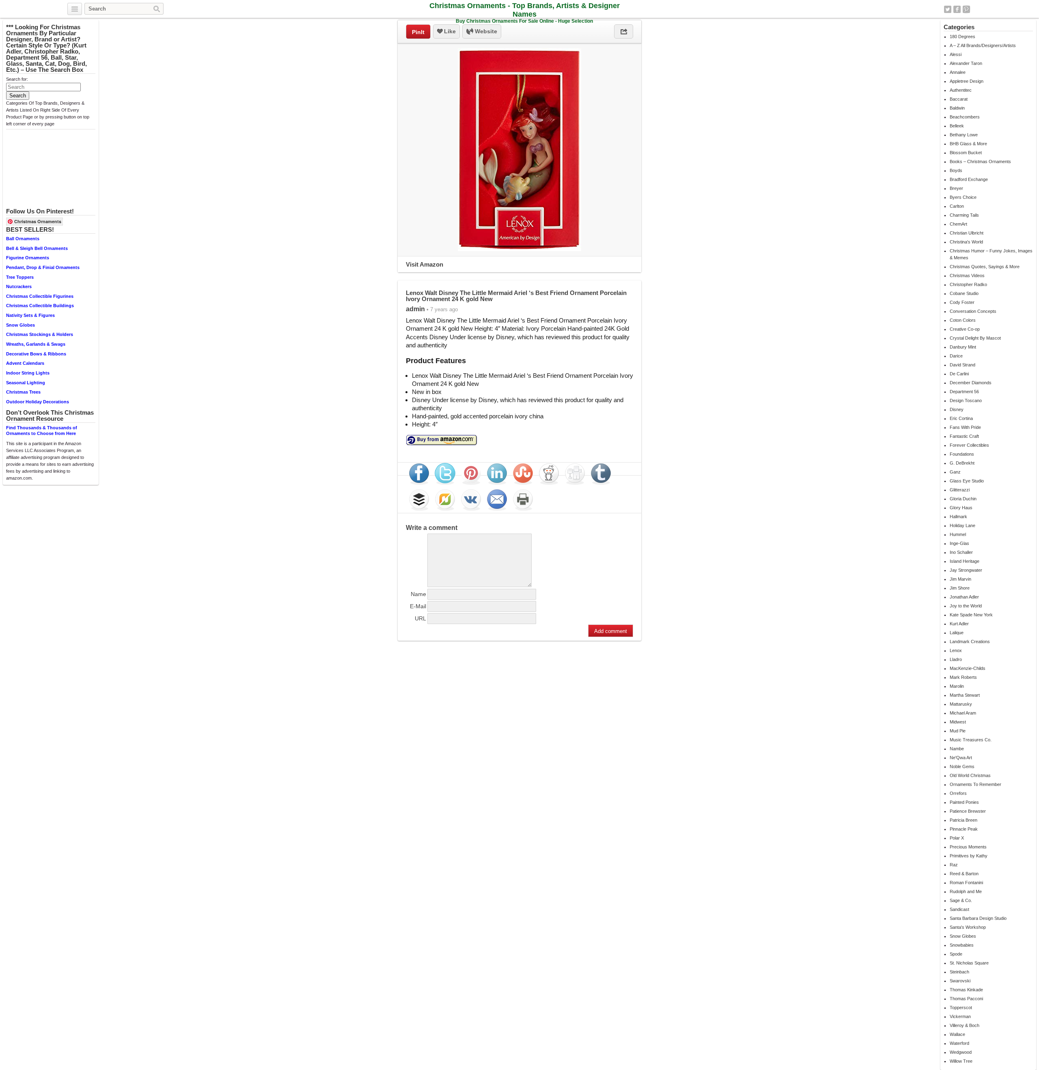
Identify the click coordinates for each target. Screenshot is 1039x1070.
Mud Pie (958, 730)
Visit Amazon (424, 264)
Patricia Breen (963, 820)
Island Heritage (964, 561)
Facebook (957, 9)
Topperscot (961, 1007)
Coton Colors (963, 320)
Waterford (959, 1043)
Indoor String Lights (28, 372)
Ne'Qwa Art (961, 757)
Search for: (17, 79)
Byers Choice (963, 197)
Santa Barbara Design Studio (978, 918)
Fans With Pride (965, 427)
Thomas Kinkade (966, 989)
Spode (956, 954)
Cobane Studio (964, 293)
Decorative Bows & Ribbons (36, 353)
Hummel (958, 534)
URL (420, 618)
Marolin (957, 686)
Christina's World (966, 241)
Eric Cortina (961, 418)
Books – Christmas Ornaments (980, 161)
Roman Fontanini (966, 882)
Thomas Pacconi (966, 998)
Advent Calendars (25, 363)
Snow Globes (20, 325)
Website (485, 31)
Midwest (958, 721)
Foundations (962, 454)
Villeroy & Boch (964, 1025)
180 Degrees (962, 36)
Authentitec (961, 90)
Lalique (957, 632)
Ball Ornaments (22, 238)
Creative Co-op (965, 329)
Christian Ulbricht (966, 232)
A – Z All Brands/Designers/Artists (983, 45)
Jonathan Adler (964, 596)
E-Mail (418, 606)
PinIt (418, 32)
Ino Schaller (961, 552)
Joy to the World (966, 605)
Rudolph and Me (966, 891)
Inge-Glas (959, 543)
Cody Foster (962, 302)
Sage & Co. (961, 900)
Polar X (957, 837)
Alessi (955, 54)
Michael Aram (963, 712)
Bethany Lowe (964, 134)
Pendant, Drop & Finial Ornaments (43, 267)
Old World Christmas (970, 775)
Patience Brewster (968, 811)
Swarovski (960, 980)
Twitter (948, 9)
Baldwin (957, 107)
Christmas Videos (967, 275)
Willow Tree (961, 1061)
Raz (954, 864)
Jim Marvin (960, 579)
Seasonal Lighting (25, 382)
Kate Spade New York (971, 614)
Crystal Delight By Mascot (975, 338)
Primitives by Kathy (968, 855)
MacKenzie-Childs (967, 668)
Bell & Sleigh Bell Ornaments (37, 248)
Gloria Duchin (963, 498)
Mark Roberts (963, 677)
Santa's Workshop (968, 927)
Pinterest (966, 9)
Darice (956, 355)
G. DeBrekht (962, 463)
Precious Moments (968, 846)
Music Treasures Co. (971, 739)
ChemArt (958, 224)
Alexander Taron (966, 63)
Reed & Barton (964, 873)
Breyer (956, 188)
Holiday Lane (962, 525)
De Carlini (959, 373)
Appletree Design (966, 81)
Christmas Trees (23, 392)
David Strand (962, 364)
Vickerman (960, 1016)
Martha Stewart (965, 695)
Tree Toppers (20, 277)
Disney (957, 409)
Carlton (957, 206)
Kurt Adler (959, 623)
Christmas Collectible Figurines (39, 296)
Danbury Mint (963, 346)
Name (418, 594)
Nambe (957, 748)
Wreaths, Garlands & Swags (35, 344)
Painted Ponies (964, 802)
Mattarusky (961, 704)
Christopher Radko (968, 284)
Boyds (956, 170)
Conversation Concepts (973, 311)
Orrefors (958, 793)
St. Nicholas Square (969, 962)
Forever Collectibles (969, 445)
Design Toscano (966, 400)
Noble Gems (962, 766)
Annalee (958, 72)
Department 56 (964, 391)
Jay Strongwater (966, 570)
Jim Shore (960, 588)
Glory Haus (961, 507)
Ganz (955, 471)
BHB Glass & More (968, 143)
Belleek (957, 125)
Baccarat (959, 99)
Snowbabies (962, 945)
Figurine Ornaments (27, 257)
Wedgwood (961, 1052)
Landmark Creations (970, 641)
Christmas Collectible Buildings (40, 305)
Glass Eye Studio (967, 480)
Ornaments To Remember (975, 784)
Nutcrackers (19, 286)
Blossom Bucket (966, 152)
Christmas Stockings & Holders (39, 334)
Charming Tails (964, 215)
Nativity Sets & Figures (30, 315)
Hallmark (958, 516)
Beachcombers (965, 116)
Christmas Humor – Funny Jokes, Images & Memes (991, 254)
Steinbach (959, 971)
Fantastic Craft (964, 436)
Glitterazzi (960, 489)
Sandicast (959, 909)
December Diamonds (971, 382)
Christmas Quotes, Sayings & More (985, 266)
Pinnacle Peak (964, 829)
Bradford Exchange (969, 179)
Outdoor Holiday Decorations (37, 401)
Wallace (957, 1034)
